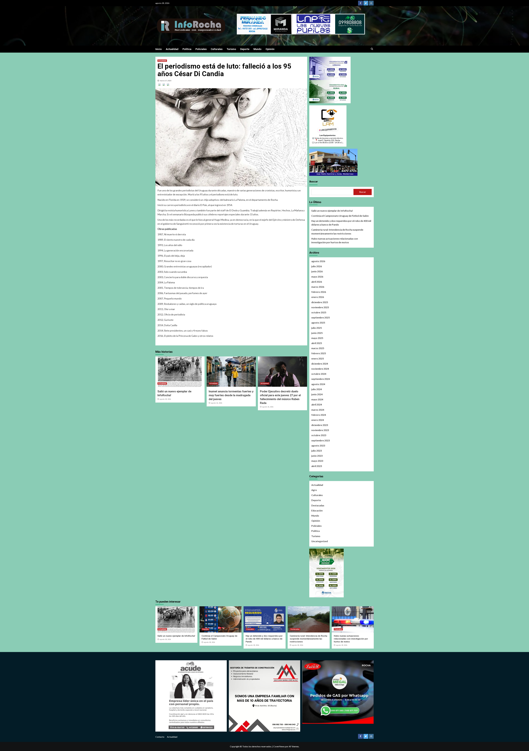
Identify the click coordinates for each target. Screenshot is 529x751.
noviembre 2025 (320, 307)
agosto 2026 (318, 261)
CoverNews (279, 746)
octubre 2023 (318, 435)
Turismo (231, 49)
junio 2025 (317, 333)
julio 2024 (316, 389)
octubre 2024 (318, 373)
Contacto (159, 736)
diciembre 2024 (319, 363)
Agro (314, 490)
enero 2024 (317, 420)
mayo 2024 (317, 399)
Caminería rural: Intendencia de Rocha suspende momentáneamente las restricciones (337, 231)
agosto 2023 (318, 445)
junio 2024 (317, 394)
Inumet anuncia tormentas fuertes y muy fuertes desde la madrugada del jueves (231, 395)
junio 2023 (317, 455)
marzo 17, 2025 (165, 81)
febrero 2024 (318, 414)
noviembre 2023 (320, 430)
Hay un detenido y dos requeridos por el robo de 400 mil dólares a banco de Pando (341, 222)
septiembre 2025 (320, 317)
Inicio (158, 49)
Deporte (244, 49)
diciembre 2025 (319, 302)
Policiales (201, 49)
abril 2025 (316, 343)
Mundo (257, 49)
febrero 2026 (318, 291)
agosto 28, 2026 (165, 399)
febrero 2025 (318, 353)
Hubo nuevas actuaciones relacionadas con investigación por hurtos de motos (334, 240)
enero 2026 (317, 297)
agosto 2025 (318, 322)
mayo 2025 (317, 338)
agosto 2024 (318, 384)
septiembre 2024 (320, 378)
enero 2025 (317, 358)
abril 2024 (316, 404)
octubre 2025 (318, 312)
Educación (317, 510)
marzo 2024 (317, 409)
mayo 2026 (317, 276)
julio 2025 (316, 327)
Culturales (216, 49)
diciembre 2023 (319, 425)
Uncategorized (319, 541)
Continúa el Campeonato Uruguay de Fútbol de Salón (340, 215)
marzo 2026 (317, 286)
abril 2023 (316, 466)
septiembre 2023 (320, 440)
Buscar (313, 181)
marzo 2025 (317, 348)
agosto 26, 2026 (216, 403)
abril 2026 (316, 281)
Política (187, 49)
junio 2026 (317, 271)
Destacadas (317, 505)
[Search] (372, 49)
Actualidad (172, 49)
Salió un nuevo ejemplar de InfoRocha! (332, 210)
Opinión (270, 49)
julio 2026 (316, 266)
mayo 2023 (317, 460)
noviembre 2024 (320, 368)
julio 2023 (316, 450)
